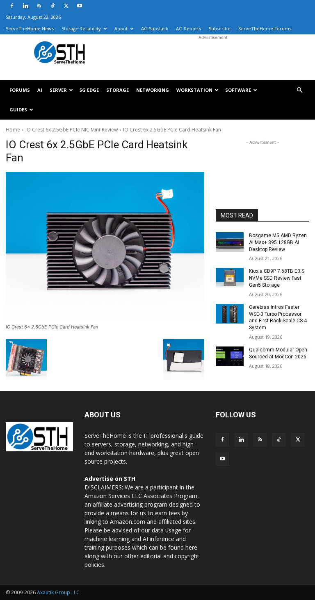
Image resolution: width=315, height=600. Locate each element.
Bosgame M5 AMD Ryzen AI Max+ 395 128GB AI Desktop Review (278, 242)
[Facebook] (12, 5)
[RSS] (39, 5)
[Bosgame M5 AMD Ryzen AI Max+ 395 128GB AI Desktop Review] (230, 242)
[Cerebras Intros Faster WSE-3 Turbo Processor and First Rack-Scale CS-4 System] (230, 314)
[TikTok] (52, 5)
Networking (152, 90)
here (191, 547)
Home (13, 129)
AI (39, 90)
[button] (299, 90)
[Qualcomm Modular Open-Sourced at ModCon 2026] (230, 356)
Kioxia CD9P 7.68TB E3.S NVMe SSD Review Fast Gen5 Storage (276, 278)
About (121, 28)
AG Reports (188, 28)
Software (238, 90)
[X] (66, 5)
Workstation (194, 90)
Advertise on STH (109, 478)
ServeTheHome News (30, 28)
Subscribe (220, 28)
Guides (18, 109)
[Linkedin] (25, 5)
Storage (117, 90)
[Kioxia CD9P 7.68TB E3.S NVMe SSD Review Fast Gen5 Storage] (230, 278)
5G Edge (89, 90)
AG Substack (154, 28)
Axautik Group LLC (58, 592)
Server (58, 90)
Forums (19, 90)
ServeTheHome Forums (264, 28)
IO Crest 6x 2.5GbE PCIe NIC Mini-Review (71, 129)
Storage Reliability (81, 28)
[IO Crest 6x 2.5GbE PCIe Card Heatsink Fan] (105, 246)
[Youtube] (79, 5)
